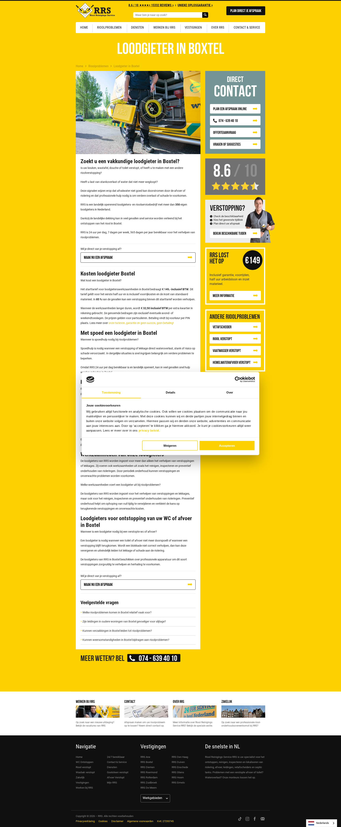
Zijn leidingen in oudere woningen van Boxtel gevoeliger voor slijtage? (124, 621)
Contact (129, 701)
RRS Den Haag (180, 756)
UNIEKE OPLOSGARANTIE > (195, 5)
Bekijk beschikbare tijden (229, 233)
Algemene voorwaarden (140, 821)
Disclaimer (117, 821)
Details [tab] (170, 392)
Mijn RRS (112, 782)
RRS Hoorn (178, 777)
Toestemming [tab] (111, 392)
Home (84, 27)
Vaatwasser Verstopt (227, 350)
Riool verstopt (83, 767)
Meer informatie (223, 295)
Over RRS (217, 27)
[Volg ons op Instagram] (247, 818)
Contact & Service (247, 27)
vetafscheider (222, 327)
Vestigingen (193, 27)
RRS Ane (145, 756)
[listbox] (321, 823)
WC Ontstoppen (84, 762)
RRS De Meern (149, 787)
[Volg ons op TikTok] (240, 818)
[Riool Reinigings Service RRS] (95, 11)
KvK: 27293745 (165, 821)
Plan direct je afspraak (245, 10)
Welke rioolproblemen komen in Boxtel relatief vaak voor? (117, 612)
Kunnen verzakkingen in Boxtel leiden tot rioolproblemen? (117, 630)
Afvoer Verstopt (115, 777)
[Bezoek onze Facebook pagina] (254, 818)
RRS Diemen (148, 767)
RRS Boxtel (147, 762)
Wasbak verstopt (85, 772)
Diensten (137, 27)
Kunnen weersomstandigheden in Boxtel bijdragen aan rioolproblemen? (125, 639)
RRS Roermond (149, 772)
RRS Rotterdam (149, 777)
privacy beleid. (149, 430)
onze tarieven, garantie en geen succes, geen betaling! (141, 323)
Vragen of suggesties (227, 144)
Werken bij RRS (164, 27)
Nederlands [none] (322, 822)
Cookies (103, 821)
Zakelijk (226, 701)
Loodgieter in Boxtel (127, 66)
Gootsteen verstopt (117, 772)
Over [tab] (229, 392)
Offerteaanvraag (224, 132)
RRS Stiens (178, 772)
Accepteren (227, 445)
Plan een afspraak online (230, 109)
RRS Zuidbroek (149, 782)
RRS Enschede (180, 767)
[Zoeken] (205, 15)
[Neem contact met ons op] (262, 818)
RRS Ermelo (178, 782)
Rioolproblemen (109, 27)
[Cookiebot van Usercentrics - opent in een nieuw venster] (237, 379)
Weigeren (169, 445)
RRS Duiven (178, 762)
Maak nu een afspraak (98, 257)
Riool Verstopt (222, 339)
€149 (252, 260)
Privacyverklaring (85, 821)
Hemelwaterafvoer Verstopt (231, 362)
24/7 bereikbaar (116, 756)
